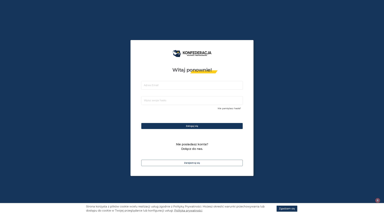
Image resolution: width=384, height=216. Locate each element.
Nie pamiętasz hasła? (229, 108)
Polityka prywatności (188, 210)
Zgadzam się (287, 208)
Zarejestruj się (192, 163)
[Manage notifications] (377, 200)
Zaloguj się (192, 126)
